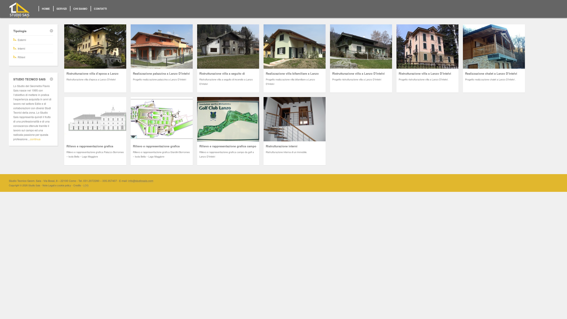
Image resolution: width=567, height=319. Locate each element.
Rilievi (21, 57)
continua (35, 139)
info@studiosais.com (140, 181)
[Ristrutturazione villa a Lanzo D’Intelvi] (361, 46)
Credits (77, 185)
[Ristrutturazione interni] (295, 119)
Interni (21, 48)
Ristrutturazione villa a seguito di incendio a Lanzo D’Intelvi (222, 75)
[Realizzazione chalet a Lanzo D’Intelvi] (494, 46)
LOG (86, 185)
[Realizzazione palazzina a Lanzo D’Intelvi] (162, 46)
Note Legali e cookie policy (57, 185)
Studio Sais (34, 185)
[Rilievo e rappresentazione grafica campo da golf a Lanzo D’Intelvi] (228, 119)
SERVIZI (61, 9)
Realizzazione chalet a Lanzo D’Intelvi (491, 73)
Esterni (22, 40)
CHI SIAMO (80, 9)
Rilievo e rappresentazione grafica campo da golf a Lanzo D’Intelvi (227, 148)
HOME (46, 9)
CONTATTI (100, 9)
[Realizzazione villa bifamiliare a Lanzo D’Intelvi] (295, 46)
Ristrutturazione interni (281, 146)
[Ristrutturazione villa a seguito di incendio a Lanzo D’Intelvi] (228, 46)
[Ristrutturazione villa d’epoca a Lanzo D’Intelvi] (95, 46)
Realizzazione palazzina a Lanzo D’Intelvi (161, 73)
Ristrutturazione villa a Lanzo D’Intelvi (358, 73)
